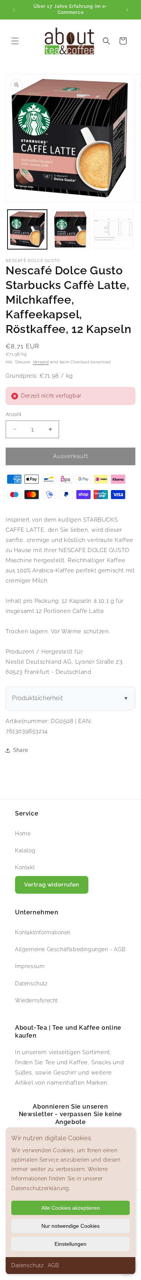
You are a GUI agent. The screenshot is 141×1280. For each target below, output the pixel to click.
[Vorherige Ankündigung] (14, 10)
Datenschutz (27, 1265)
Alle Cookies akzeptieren (70, 1208)
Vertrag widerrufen (51, 884)
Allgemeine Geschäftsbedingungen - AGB (70, 949)
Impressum (29, 966)
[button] (15, 41)
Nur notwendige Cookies (70, 1226)
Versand (41, 362)
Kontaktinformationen (43, 932)
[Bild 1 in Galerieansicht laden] (27, 229)
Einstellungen (70, 1244)
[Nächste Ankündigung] (127, 10)
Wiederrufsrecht (36, 1000)
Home (22, 834)
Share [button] (20, 750)
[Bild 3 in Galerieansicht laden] (113, 229)
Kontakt (25, 867)
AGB (53, 1265)
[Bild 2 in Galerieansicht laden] (70, 229)
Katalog (25, 850)
